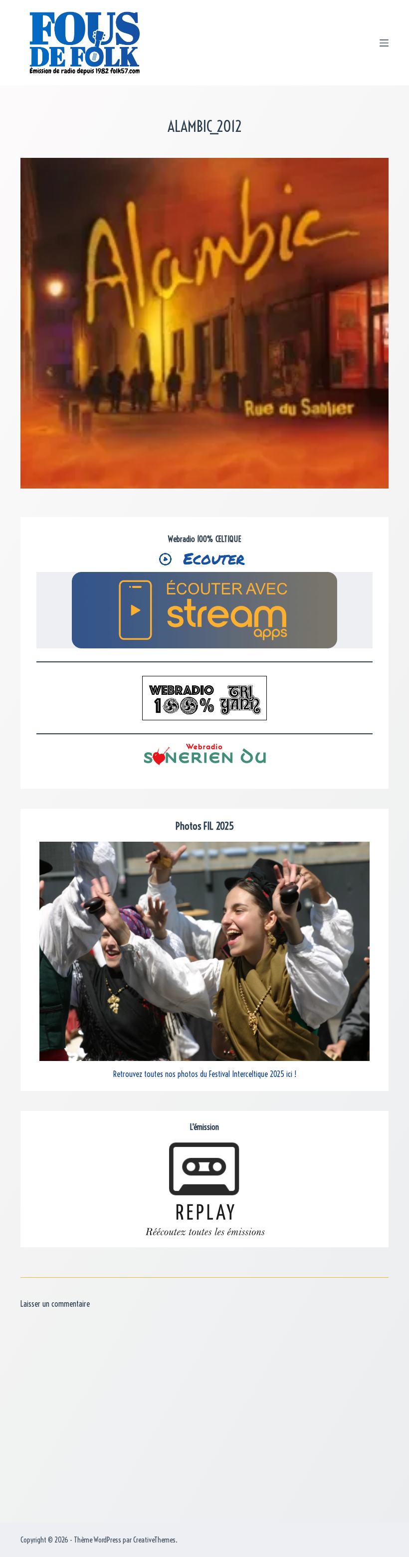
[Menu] (384, 42)
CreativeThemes (154, 1540)
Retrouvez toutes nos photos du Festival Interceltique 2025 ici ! (204, 1074)
